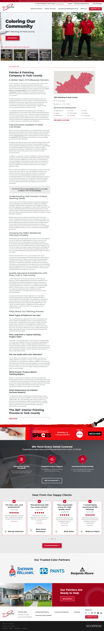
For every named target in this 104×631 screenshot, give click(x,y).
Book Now (12, 38)
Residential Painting (42, 612)
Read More (14, 521)
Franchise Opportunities (43, 615)
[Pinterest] (95, 613)
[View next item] (55, 539)
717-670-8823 (60, 101)
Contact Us (94, 8)
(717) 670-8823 (97, 3)
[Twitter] (89, 613)
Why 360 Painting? (51, 480)
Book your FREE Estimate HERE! (75, 1)
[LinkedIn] (101, 613)
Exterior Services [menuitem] (36, 8)
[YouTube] (98, 613)
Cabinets (77, 612)
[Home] (8, 7)
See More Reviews (51, 545)
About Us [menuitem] (84, 8)
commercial (12, 92)
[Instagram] (92, 613)
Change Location (60, 3)
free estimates (19, 135)
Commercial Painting (61, 612)
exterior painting (21, 90)
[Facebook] (86, 613)
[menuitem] (4, 628)
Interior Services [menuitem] (50, 8)
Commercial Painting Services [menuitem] (68, 8)
